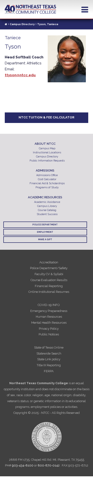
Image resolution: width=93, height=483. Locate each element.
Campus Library (47, 206)
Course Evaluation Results (49, 280)
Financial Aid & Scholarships (47, 183)
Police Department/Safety (48, 268)
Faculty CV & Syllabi (49, 274)
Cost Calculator (47, 179)
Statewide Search (48, 353)
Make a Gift (45, 239)
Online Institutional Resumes (48, 292)
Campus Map (47, 148)
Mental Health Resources (49, 322)
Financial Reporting (49, 286)
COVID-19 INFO (49, 305)
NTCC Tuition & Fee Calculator (46, 117)
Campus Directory (22, 24)
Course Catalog (47, 210)
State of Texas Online (48, 347)
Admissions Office (47, 175)
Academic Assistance (47, 202)
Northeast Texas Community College (30, 9)
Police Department (45, 224)
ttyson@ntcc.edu (20, 75)
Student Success (47, 214)
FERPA (49, 371)
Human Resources (49, 316)
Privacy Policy (49, 328)
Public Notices (49, 334)
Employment (45, 232)
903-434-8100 (22, 465)
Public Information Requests (47, 160)
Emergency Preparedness (48, 311)
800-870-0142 (49, 465)
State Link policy (48, 359)
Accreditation (48, 262)
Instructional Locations (47, 152)
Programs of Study (47, 187)
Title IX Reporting (49, 365)
